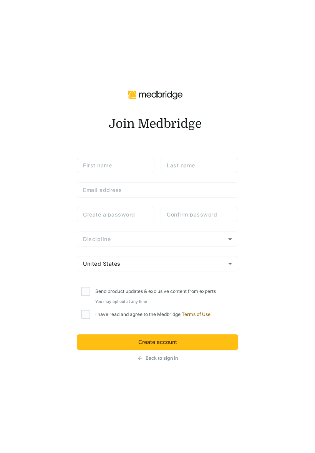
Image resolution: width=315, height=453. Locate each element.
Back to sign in (162, 358)
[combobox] (157, 239)
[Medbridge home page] (155, 94)
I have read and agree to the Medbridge (153, 314)
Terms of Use (196, 314)
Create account (157, 342)
